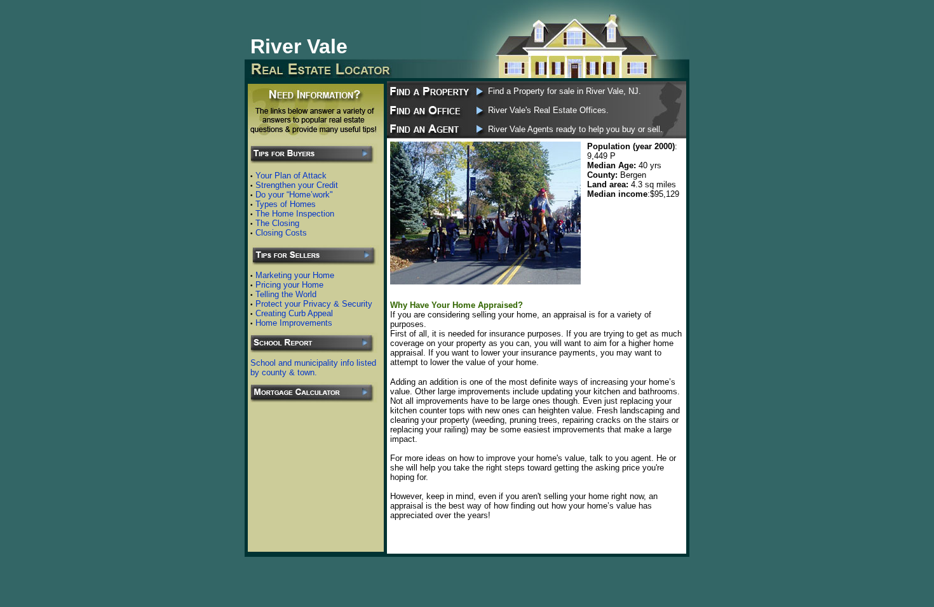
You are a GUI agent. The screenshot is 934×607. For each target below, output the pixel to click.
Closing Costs (281, 232)
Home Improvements (293, 323)
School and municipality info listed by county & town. (313, 367)
